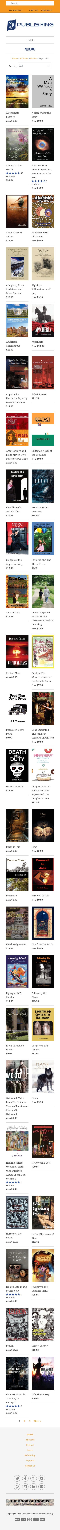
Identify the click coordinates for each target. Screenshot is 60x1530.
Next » (37, 1421)
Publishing (30, 1455)
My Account (16, 10)
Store (30, 1450)
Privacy (30, 1445)
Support (30, 1460)
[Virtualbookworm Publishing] (30, 25)
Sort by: (13, 66)
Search (30, 1434)
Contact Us (30, 1466)
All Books (30, 49)
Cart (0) (33, 10)
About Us (30, 1440)
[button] (13, 173)
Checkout (46, 10)
